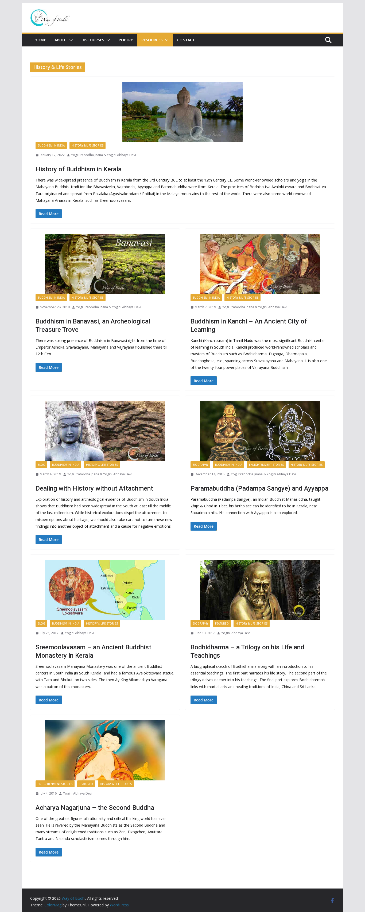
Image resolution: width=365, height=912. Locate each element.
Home (40, 39)
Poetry (126, 39)
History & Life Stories (87, 145)
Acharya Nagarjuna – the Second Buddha (95, 807)
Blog (41, 465)
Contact (186, 39)
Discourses (92, 39)
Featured (222, 623)
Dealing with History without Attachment (94, 488)
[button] (70, 40)
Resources (152, 39)
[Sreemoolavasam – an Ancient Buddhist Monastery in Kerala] (105, 590)
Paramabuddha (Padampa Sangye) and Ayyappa (259, 488)
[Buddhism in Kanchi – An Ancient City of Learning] (260, 264)
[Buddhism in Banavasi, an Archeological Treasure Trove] (105, 264)
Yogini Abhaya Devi (79, 633)
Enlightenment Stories (266, 465)
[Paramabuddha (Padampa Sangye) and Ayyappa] (260, 431)
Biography (200, 465)
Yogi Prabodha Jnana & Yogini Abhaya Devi (103, 155)
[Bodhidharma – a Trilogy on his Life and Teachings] (260, 590)
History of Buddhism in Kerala (79, 169)
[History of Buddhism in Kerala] (182, 112)
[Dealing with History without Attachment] (105, 431)
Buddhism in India (51, 145)
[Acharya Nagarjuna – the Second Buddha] (105, 750)
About (61, 39)
